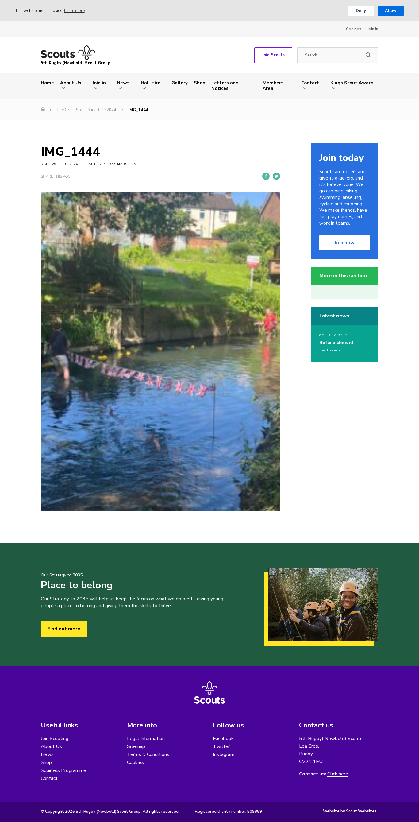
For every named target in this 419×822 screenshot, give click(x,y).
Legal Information (146, 738)
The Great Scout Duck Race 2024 (86, 110)
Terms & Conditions (148, 754)
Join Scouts (273, 55)
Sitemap (136, 746)
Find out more (64, 629)
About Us (70, 83)
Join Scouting (54, 738)
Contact (310, 83)
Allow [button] (390, 11)
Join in (372, 29)
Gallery (179, 83)
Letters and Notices (225, 85)
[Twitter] (276, 176)
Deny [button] (361, 11)
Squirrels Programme (63, 770)
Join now (345, 242)
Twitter (221, 746)
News (123, 83)
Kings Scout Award (352, 83)
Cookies (353, 29)
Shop (199, 83)
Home (47, 83)
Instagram (223, 754)
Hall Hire (150, 83)
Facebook (223, 738)
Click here (337, 774)
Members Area (273, 85)
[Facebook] (266, 176)
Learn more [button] (74, 11)
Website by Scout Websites (350, 811)
